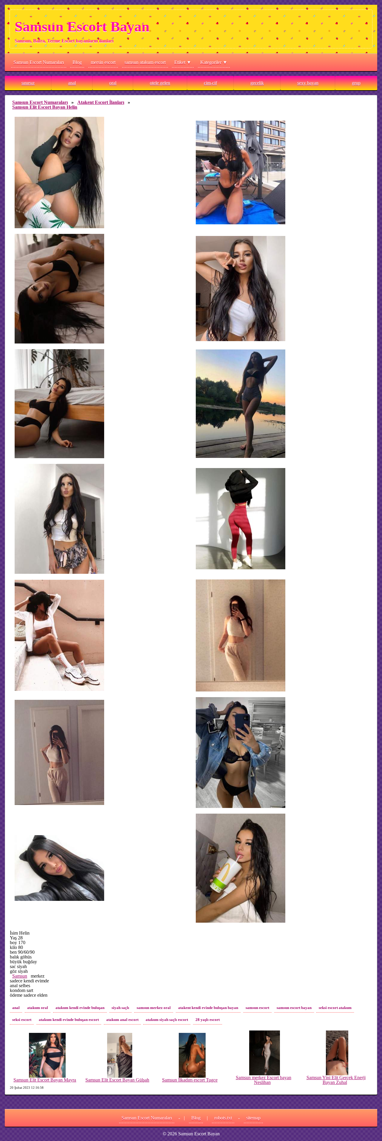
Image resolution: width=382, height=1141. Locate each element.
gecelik (257, 82)
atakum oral (37, 1008)
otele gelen (160, 82)
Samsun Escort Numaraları (38, 62)
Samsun (19, 976)
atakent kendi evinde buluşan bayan (208, 1008)
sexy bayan (307, 82)
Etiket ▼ (182, 62)
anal (72, 82)
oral (112, 82)
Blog (77, 62)
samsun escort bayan (294, 1008)
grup (356, 82)
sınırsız (28, 82)
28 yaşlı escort (207, 1020)
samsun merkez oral (154, 1008)
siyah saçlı (120, 1008)
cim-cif (210, 82)
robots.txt (223, 1117)
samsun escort (257, 1008)
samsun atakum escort (145, 62)
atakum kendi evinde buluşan (80, 1008)
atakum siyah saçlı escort (167, 1020)
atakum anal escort (122, 1020)
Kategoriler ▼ (213, 62)
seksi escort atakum (335, 1008)
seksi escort (21, 1020)
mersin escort (103, 62)
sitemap (253, 1117)
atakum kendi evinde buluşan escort (69, 1020)
